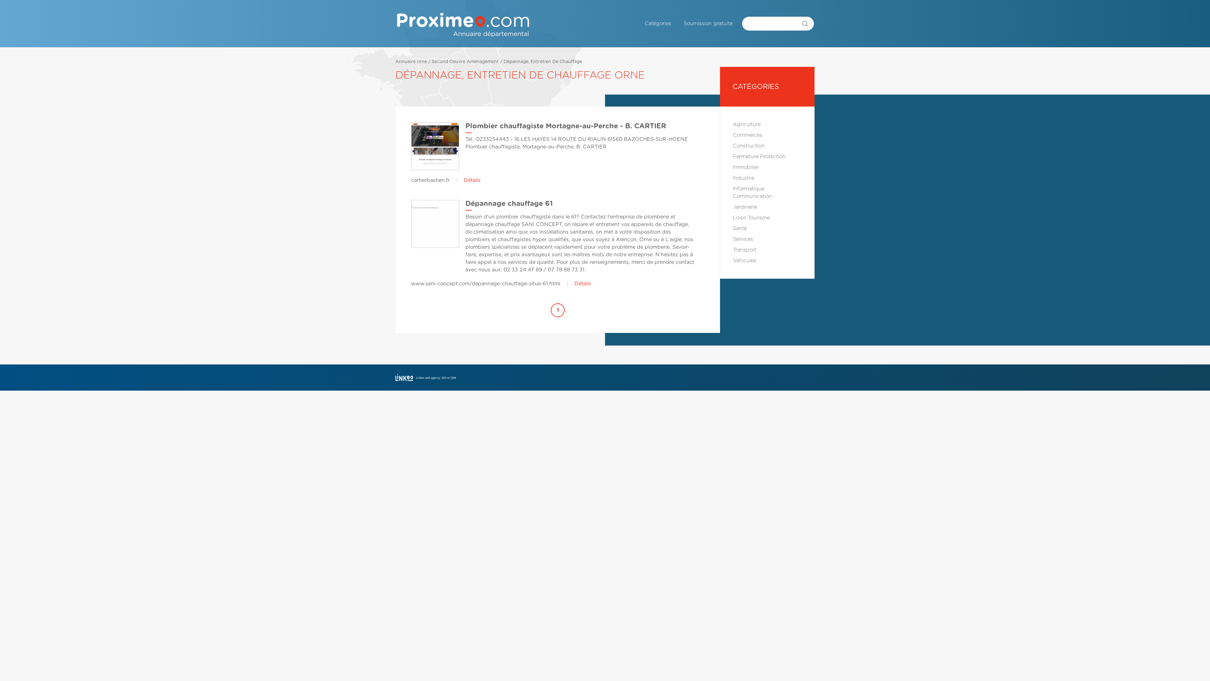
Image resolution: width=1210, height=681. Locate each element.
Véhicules (744, 260)
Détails (472, 180)
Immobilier (746, 167)
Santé (740, 228)
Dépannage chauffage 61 (509, 203)
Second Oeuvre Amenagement (465, 62)
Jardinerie (745, 207)
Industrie (743, 178)
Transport (744, 250)
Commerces (747, 135)
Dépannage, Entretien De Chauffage (543, 62)
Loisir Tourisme (751, 217)
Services (743, 239)
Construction (749, 145)
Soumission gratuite (708, 23)
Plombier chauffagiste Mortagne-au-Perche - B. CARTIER (565, 126)
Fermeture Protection (759, 156)
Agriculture (747, 124)
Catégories (658, 23)
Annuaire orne (411, 62)
